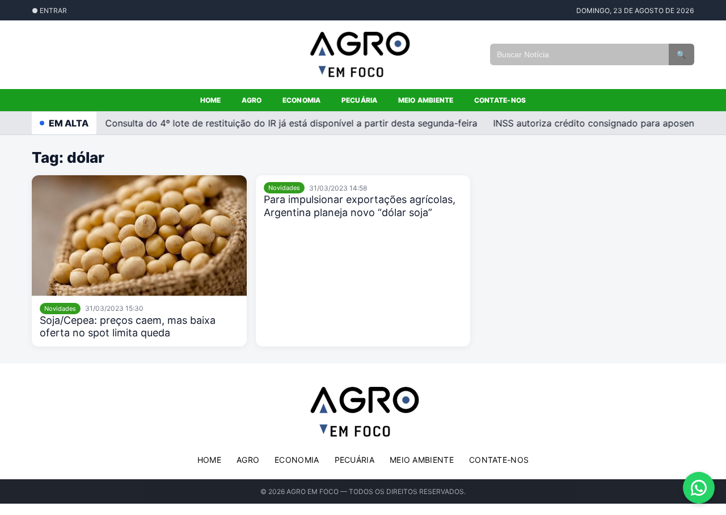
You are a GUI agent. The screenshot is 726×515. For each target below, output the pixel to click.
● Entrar (49, 10)
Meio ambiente (426, 100)
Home (210, 100)
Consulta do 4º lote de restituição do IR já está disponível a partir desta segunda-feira (288, 123)
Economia (301, 100)
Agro (252, 100)
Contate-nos (500, 100)
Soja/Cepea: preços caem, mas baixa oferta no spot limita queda (128, 326)
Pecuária (359, 100)
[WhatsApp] (699, 488)
